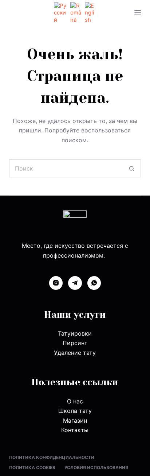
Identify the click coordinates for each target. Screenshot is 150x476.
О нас (75, 401)
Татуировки (75, 333)
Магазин (75, 420)
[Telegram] (75, 283)
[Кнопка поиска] (132, 168)
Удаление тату (75, 352)
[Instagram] (56, 283)
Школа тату (75, 410)
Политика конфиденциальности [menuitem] (51, 457)
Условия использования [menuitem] (96, 467)
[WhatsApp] (94, 283)
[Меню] (137, 12)
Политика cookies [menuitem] (32, 467)
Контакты (74, 430)
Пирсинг (75, 342)
